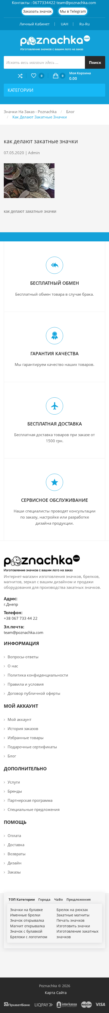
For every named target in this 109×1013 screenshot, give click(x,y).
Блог (70, 111)
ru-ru (84, 24)
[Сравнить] (22, 76)
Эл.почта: (14, 627)
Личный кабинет (35, 24)
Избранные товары (26, 737)
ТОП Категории (22, 899)
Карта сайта (56, 992)
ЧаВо (58, 899)
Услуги (14, 782)
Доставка (16, 844)
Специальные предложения (34, 809)
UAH (64, 24)
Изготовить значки (73, 925)
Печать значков (70, 920)
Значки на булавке (26, 909)
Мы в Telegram (73, 11)
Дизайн (15, 862)
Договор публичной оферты (34, 693)
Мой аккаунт (19, 719)
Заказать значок (37, 11)
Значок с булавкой (26, 931)
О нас (13, 665)
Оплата (14, 835)
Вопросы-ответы (23, 656)
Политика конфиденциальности (38, 675)
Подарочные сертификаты (32, 746)
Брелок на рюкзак (72, 909)
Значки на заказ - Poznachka (30, 111)
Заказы (14, 872)
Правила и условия (26, 684)
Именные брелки (25, 915)
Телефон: (13, 612)
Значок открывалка (27, 920)
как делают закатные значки (39, 116)
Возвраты (17, 853)
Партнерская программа (30, 800)
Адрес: (10, 598)
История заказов (23, 728)
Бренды (15, 791)
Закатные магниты (73, 915)
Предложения (78, 899)
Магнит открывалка (27, 925)
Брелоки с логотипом (28, 936)
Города (44, 899)
